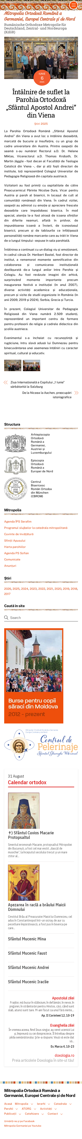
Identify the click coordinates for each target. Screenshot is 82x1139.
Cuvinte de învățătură (18, 534)
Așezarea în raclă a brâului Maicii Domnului (37, 907)
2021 (50, 588)
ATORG (26, 1108)
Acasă (8, 1103)
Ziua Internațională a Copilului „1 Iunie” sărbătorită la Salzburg (37, 384)
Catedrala (60, 1103)
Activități (46, 1108)
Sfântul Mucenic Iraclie (28, 981)
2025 (16, 588)
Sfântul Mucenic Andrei (28, 967)
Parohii (8, 1108)
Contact (53, 1113)
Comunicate (12, 559)
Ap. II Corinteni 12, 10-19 (57, 1015)
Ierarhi (41, 1103)
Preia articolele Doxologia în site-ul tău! (43, 1060)
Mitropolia (21, 1103)
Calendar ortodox (27, 782)
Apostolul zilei (63, 998)
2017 (7, 593)
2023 (33, 588)
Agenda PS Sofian (16, 553)
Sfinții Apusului (14, 540)
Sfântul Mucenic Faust (27, 953)
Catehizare (32, 1113)
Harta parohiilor (15, 546)
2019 (66, 588)
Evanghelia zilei (62, 1025)
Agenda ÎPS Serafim (17, 521)
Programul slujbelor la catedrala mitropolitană (35, 527)
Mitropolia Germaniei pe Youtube (22, 1125)
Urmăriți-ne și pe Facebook (19, 1121)
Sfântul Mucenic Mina (27, 939)
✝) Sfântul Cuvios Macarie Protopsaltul (31, 835)
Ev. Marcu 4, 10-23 (62, 1046)
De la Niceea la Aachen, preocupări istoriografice (47, 395)
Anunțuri (10, 565)
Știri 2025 (41, 123)
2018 (74, 588)
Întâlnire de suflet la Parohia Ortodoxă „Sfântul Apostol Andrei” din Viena (41, 103)
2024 (24, 588)
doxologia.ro (64, 1055)
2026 (7, 588)
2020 (58, 588)
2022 (41, 588)
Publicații (10, 1113)
